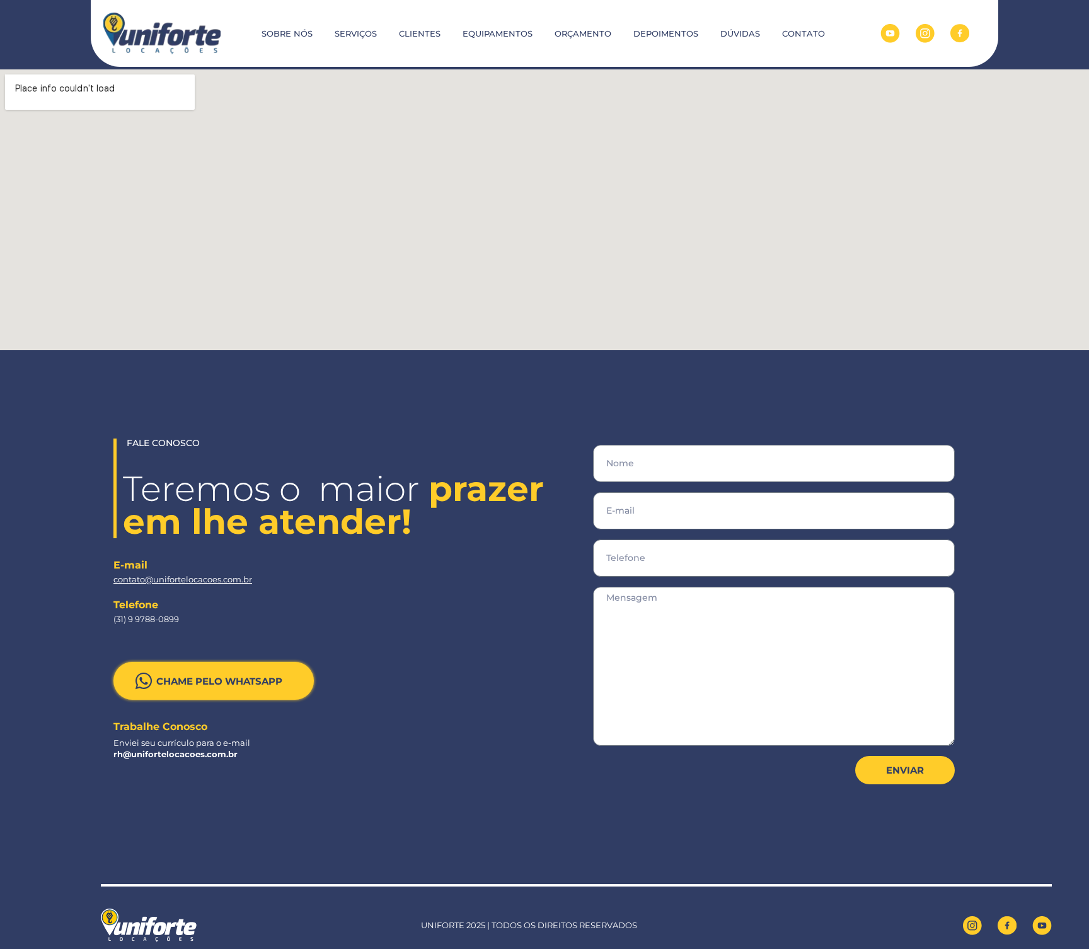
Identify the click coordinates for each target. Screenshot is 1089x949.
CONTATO (803, 33)
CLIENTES (420, 33)
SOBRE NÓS (287, 33)
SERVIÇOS (356, 33)
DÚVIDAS (740, 33)
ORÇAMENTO (583, 33)
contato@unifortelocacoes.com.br (182, 579)
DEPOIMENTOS (665, 33)
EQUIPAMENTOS (498, 33)
